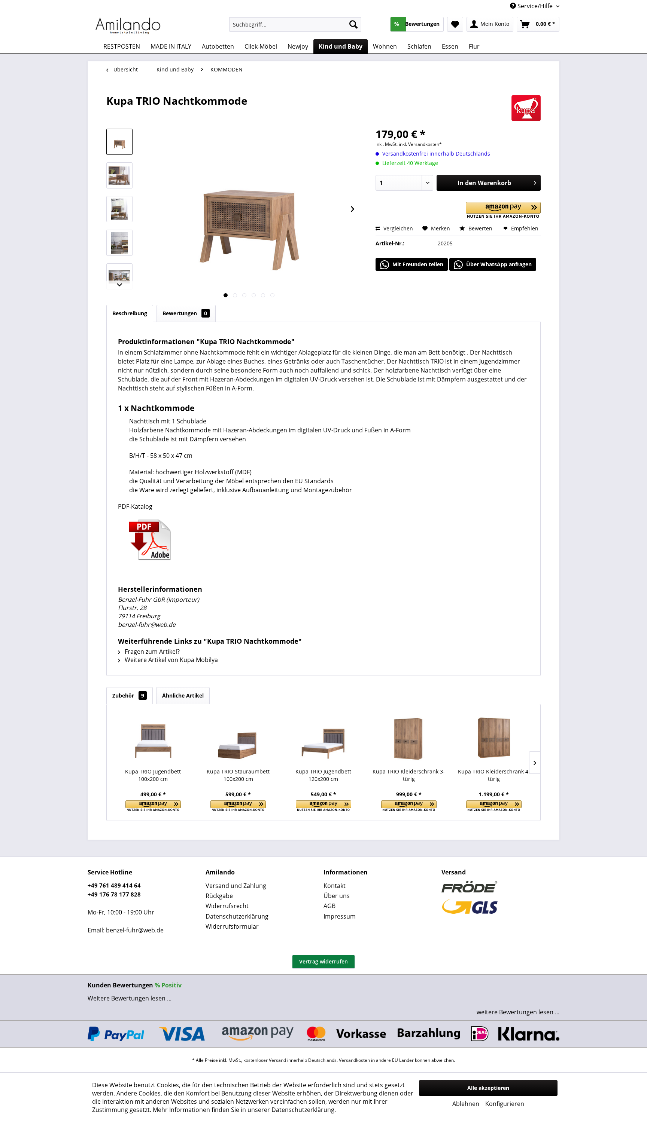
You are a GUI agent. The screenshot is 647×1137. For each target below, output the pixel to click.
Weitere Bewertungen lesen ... (129, 998)
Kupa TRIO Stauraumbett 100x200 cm (238, 775)
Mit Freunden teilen (417, 264)
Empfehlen (524, 228)
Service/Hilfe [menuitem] (535, 6)
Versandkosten (354, 1060)
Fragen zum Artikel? (151, 651)
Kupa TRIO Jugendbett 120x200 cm (323, 775)
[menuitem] (295, 24)
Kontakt (335, 886)
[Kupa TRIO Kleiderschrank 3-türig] (409, 738)
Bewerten (480, 228)
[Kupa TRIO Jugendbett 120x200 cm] (323, 738)
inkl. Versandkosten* (420, 144)
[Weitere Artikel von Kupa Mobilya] (526, 108)
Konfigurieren (504, 1104)
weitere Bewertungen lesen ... (518, 1012)
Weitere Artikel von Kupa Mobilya (170, 660)
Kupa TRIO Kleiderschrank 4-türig (494, 775)
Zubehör (128, 695)
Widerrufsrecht (227, 906)
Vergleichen (397, 228)
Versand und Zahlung (236, 886)
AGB (329, 906)
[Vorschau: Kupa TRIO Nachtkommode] (119, 142)
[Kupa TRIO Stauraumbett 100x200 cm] (238, 738)
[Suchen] (353, 24)
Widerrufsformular (232, 926)
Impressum (340, 916)
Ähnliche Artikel (183, 695)
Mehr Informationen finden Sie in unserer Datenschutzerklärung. (244, 1110)
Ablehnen (465, 1104)
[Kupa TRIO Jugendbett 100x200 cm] (153, 738)
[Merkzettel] (455, 24)
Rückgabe (219, 896)
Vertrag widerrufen (323, 961)
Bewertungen (184, 313)
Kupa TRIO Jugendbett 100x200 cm (153, 775)
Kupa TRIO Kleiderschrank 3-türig (409, 775)
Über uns (337, 896)
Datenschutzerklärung (237, 916)
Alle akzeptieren (488, 1087)
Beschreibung (129, 313)
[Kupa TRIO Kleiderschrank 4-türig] (494, 738)
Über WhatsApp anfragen (498, 264)
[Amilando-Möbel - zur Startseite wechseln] (128, 26)
